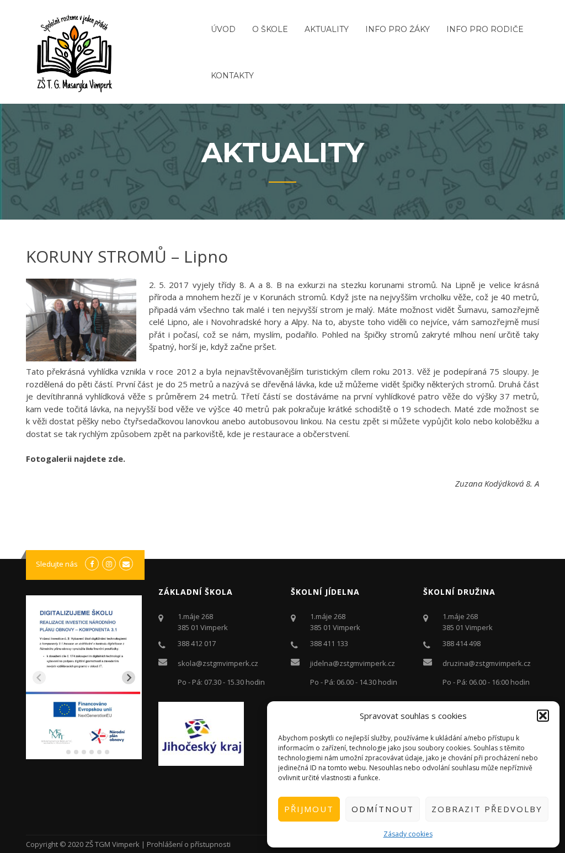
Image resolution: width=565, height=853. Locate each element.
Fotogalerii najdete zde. (75, 458)
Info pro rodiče (485, 29)
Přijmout (309, 808)
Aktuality (327, 29)
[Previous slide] (39, 677)
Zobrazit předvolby (486, 808)
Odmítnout (382, 808)
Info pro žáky (397, 29)
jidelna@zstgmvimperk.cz (352, 663)
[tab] (60, 752)
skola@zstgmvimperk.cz (218, 663)
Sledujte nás (57, 564)
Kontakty (232, 76)
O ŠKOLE (270, 29)
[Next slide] (128, 677)
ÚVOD (223, 29)
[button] (542, 715)
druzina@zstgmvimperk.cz (487, 663)
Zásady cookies (408, 834)
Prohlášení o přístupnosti (189, 844)
